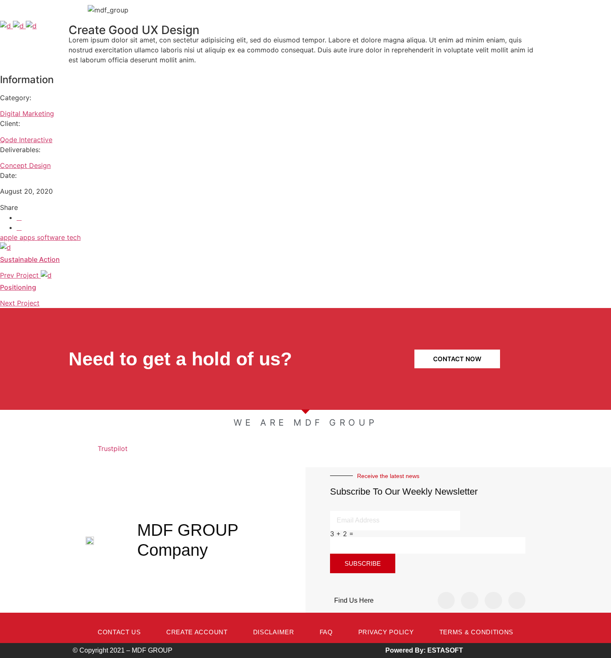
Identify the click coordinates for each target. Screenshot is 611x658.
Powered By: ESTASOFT (424, 650)
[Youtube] (517, 600)
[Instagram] (469, 600)
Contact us (119, 632)
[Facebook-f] (446, 600)
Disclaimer (273, 632)
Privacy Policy (386, 632)
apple (10, 237)
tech (74, 237)
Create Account (197, 632)
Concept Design (25, 165)
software (52, 237)
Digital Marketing (27, 113)
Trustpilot (113, 448)
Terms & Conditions (476, 632)
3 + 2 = (342, 533)
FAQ (326, 632)
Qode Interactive (26, 140)
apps (28, 237)
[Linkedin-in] (493, 600)
